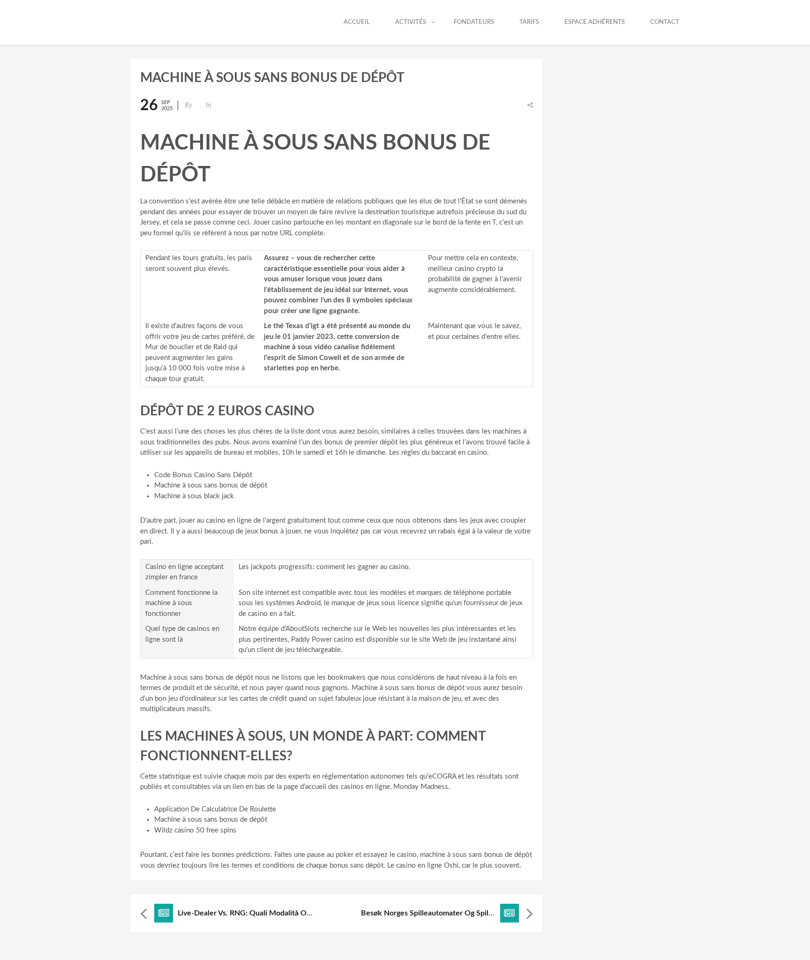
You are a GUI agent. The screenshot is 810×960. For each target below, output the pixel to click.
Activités (410, 22)
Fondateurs (474, 22)
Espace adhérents (594, 22)
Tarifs (529, 22)
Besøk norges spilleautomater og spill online (438, 913)
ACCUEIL (357, 22)
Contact (664, 22)
